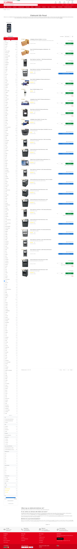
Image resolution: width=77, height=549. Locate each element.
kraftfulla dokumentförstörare (53, 521)
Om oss (40, 535)
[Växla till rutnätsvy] (72, 36)
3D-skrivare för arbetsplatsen (59, 514)
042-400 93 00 (27, 529)
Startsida (5, 9)
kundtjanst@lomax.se (47, 530)
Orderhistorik (23, 540)
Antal (61, 53)
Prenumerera (60, 538)
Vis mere (47, 524)
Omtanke (69, 0)
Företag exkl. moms (59, 540)
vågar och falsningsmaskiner (35, 521)
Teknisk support (6, 542)
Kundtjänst (72, 0)
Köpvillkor (5, 537)
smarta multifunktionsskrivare (42, 514)
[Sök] (37, 5)
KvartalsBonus (41, 540)
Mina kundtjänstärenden (24, 538)
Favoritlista (22, 537)
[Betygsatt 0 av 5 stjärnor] (32, 62)
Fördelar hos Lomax (42, 537)
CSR (66, 0)
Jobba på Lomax (41, 538)
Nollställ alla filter (10, 36)
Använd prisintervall (10, 500)
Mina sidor (22, 535)
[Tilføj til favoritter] (57, 43)
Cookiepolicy (5, 538)
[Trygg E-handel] (8, 547)
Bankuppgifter (41, 542)
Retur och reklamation (7, 540)
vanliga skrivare (33, 514)
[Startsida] (4, 7)
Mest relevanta (67, 36)
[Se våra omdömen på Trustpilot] (5, 547)
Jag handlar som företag (65, 73)
